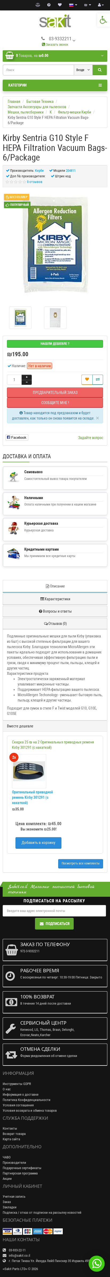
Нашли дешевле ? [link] (55, 344)
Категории (17, 85)
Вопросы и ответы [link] (57, 611)
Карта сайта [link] (11, 1139)
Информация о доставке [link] (20, 1094)
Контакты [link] (10, 1128)
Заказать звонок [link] (56, 44)
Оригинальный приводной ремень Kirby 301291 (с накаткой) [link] (32, 797)
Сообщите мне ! (55, 403)
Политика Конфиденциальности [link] (26, 1100)
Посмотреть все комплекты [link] (81, 863)
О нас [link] (7, 1089)
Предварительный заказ (55, 392)
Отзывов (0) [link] (57, 623)
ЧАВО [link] (7, 1157)
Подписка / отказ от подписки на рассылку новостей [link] (42, 1213)
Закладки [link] (10, 1207)
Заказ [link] (7, 1202)
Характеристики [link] (57, 599)
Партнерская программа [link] (20, 1173)
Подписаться (57, 924)
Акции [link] (7, 1179)
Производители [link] (14, 1163)
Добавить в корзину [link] (38, 842)
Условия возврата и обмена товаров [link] (30, 1110)
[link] (103, 20)
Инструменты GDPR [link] (17, 1084)
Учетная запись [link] (14, 1196)
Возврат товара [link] (14, 1134)
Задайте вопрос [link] (90, 438)
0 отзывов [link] (34, 182)
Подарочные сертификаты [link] (22, 1168)
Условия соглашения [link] (18, 1105)
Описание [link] (57, 586)
